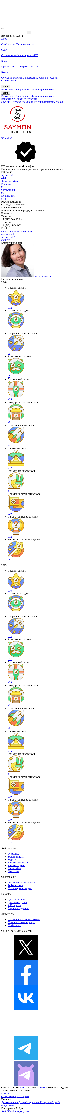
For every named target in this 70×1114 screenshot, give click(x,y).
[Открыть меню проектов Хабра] (2, 28)
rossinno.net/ (7, 234)
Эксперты (17, 101)
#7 (9, 445)
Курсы (25, 1111)
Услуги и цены (16, 856)
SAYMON (7, 138)
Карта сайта (14, 868)
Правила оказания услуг (21, 922)
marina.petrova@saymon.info (16, 231)
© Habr (5, 1093)
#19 (10, 399)
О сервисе (13, 853)
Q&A (10, 1111)
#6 (9, 353)
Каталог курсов (16, 865)
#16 (10, 590)
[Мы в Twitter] (25, 958)
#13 (10, 842)
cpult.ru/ (5, 240)
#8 (9, 559)
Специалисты (20, 98)
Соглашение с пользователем (24, 919)
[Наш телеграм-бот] (25, 1084)
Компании (28, 101)
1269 (22, 1087)
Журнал (58, 101)
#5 (9, 376)
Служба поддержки (18, 908)
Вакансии (6, 98)
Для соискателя (16, 899)
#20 (10, 513)
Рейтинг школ (15, 885)
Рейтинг (38, 101)
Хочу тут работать (11, 181)
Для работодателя (17, 902)
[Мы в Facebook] (25, 983)
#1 (9, 330)
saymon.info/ (8, 237)
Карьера (17, 1111)
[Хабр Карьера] (14, 32)
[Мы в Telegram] (25, 1059)
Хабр (4, 1111)
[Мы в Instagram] (25, 1034)
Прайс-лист (14, 925)
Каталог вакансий (18, 862)
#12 (10, 307)
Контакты (13, 871)
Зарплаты (48, 101)
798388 (43, 1087)
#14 (10, 636)
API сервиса (14, 905)
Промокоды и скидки (20, 888)
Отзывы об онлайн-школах (23, 882)
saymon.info (7, 175)
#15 (10, 682)
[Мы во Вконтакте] (25, 1009)
